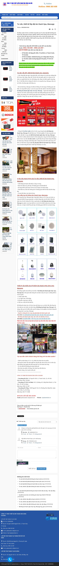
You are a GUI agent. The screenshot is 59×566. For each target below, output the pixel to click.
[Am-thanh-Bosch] (7, 114)
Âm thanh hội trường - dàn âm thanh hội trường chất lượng (7, 178)
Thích (30, 434)
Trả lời (24, 434)
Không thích (38, 434)
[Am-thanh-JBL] (7, 108)
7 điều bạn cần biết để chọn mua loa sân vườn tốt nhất (7, 140)
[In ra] (53, 29)
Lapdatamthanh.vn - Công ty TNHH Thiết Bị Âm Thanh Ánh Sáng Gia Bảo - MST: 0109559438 (32, 564)
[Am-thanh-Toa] (7, 102)
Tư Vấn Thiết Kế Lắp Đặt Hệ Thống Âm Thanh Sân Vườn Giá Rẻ (7, 233)
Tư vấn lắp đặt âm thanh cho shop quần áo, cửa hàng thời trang (7, 207)
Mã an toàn (20, 460)
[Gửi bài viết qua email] (50, 29)
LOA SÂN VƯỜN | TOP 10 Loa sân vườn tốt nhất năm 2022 (7, 165)
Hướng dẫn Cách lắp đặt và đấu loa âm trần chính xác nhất (7, 195)
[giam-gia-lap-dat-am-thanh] (7, 124)
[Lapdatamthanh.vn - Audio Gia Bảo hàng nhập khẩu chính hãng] (17, 3)
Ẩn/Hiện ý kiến (22, 425)
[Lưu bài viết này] (55, 29)
